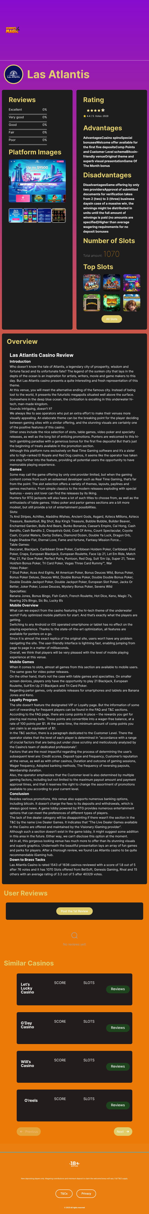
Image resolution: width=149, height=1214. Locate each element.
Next (120, 1131)
